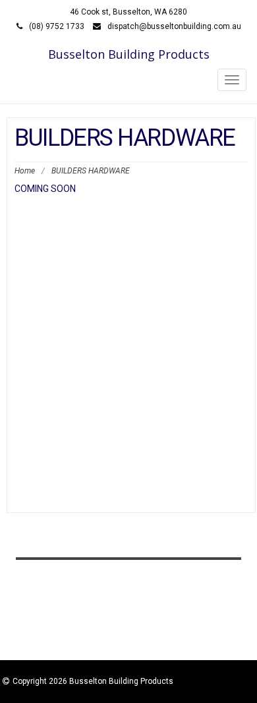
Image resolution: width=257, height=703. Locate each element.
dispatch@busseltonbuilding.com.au (174, 26)
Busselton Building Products (129, 54)
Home (24, 170)
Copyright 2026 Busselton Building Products (93, 681)
